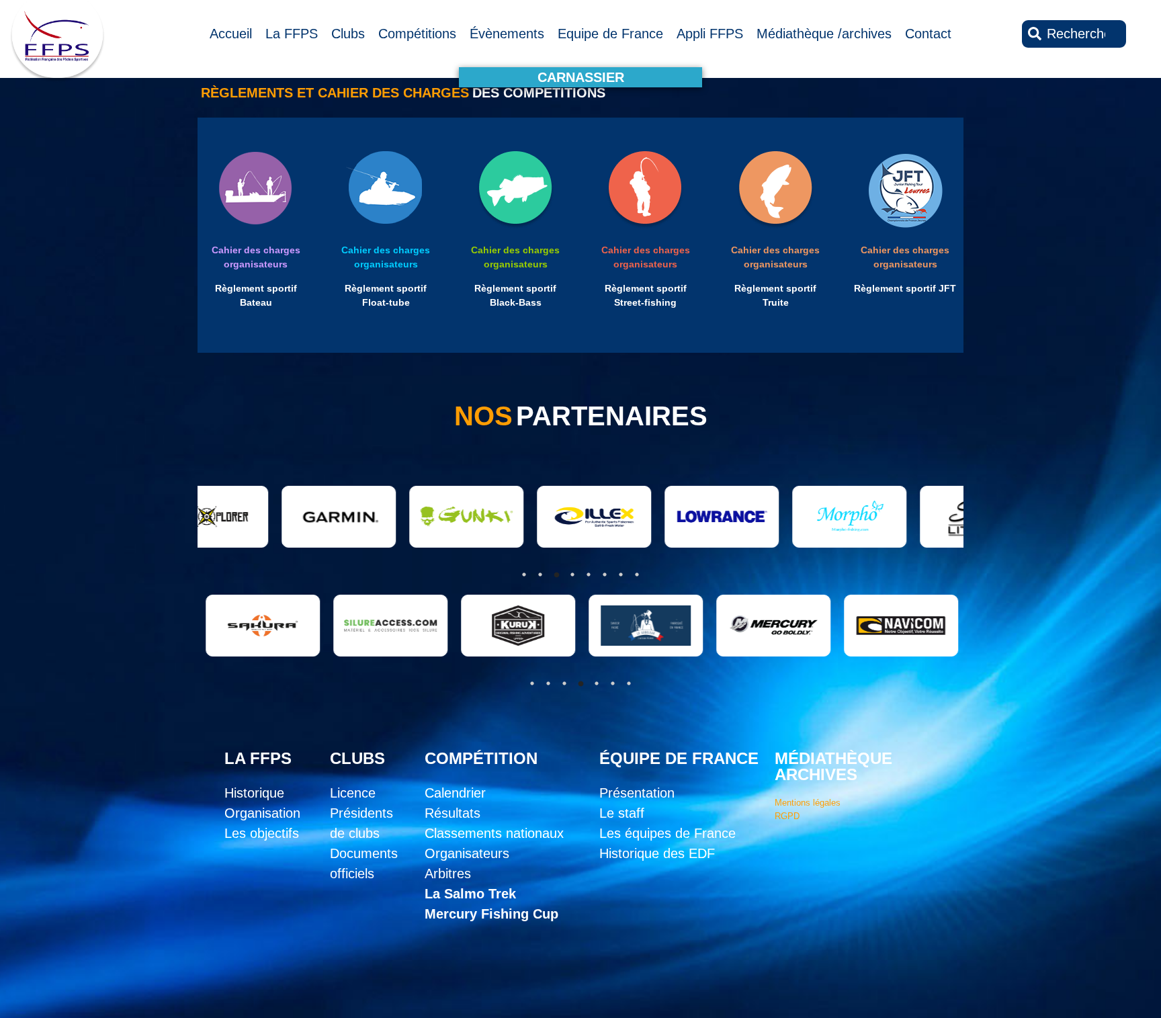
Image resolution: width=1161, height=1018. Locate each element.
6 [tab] (612, 683)
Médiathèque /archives (824, 33)
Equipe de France (610, 33)
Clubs (348, 33)
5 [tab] (596, 683)
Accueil (231, 33)
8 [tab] (637, 574)
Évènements (507, 33)
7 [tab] (629, 683)
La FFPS (291, 33)
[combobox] (1074, 34)
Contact (928, 33)
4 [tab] (580, 683)
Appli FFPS (710, 33)
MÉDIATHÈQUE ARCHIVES (833, 766)
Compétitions (417, 33)
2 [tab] (548, 683)
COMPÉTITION (481, 758)
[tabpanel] (224, 625)
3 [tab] (564, 683)
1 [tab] (532, 683)
